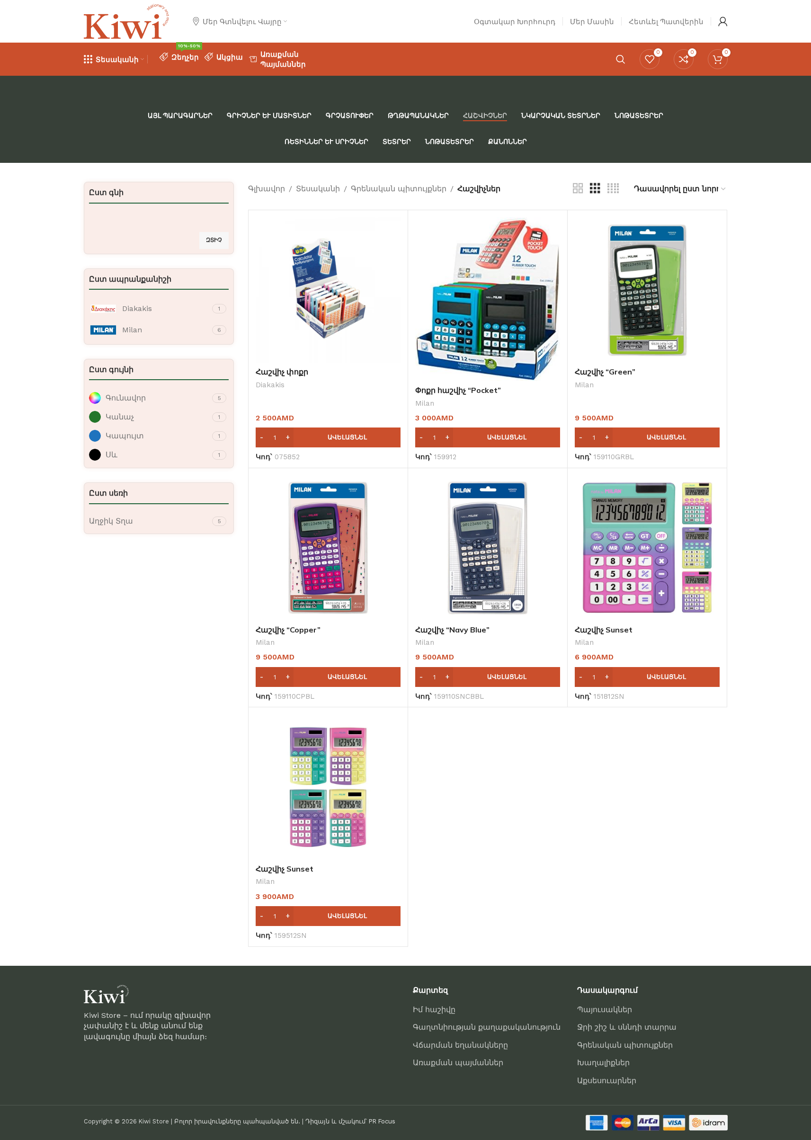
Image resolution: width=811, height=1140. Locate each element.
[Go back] (95, 128)
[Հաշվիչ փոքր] (328, 289)
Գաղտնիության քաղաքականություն (487, 1027)
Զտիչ (214, 240)
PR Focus (382, 1121)
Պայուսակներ (604, 1009)
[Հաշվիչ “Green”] (647, 289)
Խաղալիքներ (603, 1062)
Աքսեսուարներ (606, 1080)
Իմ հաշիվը (434, 1009)
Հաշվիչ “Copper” (288, 629)
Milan (424, 403)
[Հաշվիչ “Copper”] (328, 547)
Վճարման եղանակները (460, 1045)
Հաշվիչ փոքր (282, 371)
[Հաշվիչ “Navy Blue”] (487, 547)
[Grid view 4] (613, 189)
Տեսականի (318, 188)
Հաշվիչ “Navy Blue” (452, 629)
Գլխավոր (266, 188)
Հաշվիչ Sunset (604, 629)
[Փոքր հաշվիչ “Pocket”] (487, 299)
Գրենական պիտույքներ (398, 188)
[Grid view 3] (595, 189)
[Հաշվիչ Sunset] (647, 547)
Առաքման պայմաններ (458, 1062)
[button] (328, 437)
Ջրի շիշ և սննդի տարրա (627, 1027)
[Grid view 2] (578, 189)
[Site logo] (126, 20)
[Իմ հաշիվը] (722, 21)
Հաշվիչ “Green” (605, 371)
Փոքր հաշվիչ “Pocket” (458, 390)
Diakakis (270, 385)
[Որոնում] (620, 59)
